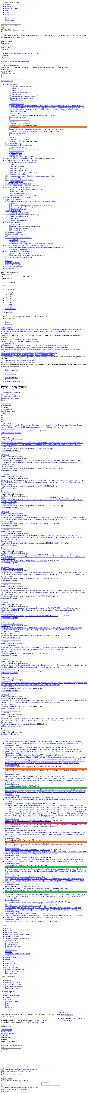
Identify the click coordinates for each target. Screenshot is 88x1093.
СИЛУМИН (14, 318)
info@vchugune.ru (67, 1015)
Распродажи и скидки (13, 265)
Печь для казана (11, 944)
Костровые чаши (11, 973)
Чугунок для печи (11, 942)
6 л (10, 305)
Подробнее (13, 121)
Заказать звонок (19, 30)
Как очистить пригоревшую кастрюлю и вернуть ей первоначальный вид (28, 355)
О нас (7, 12)
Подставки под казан (13, 946)
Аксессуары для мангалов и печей (17, 954)
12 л (10, 296)
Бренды (8, 6)
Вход (7, 18)
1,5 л (11, 292)
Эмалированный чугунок (10, 398)
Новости (8, 10)
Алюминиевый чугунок (10, 392)
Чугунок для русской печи (10, 396)
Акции (7, 4)
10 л (10, 294)
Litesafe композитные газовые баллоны (23, 339)
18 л (10, 298)
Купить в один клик (24, 1071)
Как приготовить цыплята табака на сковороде (18, 362)
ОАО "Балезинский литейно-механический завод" (27, 316)
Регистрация (9, 20)
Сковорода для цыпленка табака (17, 938)
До (24, 276)
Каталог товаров (7, 81)
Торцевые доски (11, 950)
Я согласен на (21, 53)
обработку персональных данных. (26, 53)
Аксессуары (9, 965)
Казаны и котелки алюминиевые (17, 934)
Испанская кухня (11, 971)
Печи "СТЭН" (6, 335)
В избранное (14, 125)
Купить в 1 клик (15, 123)
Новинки (8, 261)
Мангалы (8, 952)
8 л (10, 307)
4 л (10, 302)
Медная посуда (10, 940)
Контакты (8, 14)
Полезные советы (11, 8)
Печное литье (10, 963)
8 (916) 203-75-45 (7, 1032)
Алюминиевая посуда (13, 957)
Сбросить (8, 324)
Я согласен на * (21, 1069)
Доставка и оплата (12, 3)
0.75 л (11, 290)
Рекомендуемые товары (13, 266)
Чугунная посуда (11, 932)
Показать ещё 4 (10, 309)
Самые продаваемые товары (11, 738)
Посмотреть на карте (37, 1022)
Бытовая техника (11, 967)
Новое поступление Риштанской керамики (24, 341)
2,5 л (11, 300)
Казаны (8, 928)
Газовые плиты (10, 948)
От (2, 276)
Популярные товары (12, 263)
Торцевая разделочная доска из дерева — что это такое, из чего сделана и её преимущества (34, 347)
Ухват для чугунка (7, 394)
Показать (8, 322)
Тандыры (8, 956)
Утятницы (9, 961)
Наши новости (6, 328)
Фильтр (3, 400)
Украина (12, 282)
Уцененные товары (12, 268)
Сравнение (26, 123)
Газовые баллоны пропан (14, 969)
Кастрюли (9, 930)
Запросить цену (20, 1089)
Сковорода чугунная (12, 936)
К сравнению (18, 439)
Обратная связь (6, 1030)
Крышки (8, 959)
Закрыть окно (6, 69)
